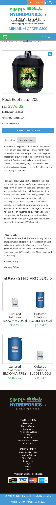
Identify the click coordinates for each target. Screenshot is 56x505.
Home (4, 41)
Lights (28, 435)
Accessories (28, 423)
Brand (10, 41)
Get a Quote (35, 2)
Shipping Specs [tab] (26, 140)
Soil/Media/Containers (28, 441)
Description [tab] (9, 140)
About (28, 470)
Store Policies (28, 458)
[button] (43, 37)
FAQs (28, 464)
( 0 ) (9, 37)
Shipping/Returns (28, 455)
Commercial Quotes (28, 453)
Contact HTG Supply (28, 130)
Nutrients (28, 438)
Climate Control (28, 426)
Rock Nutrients (21, 41)
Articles (28, 467)
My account (28, 444)
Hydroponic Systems (28, 432)
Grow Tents (28, 429)
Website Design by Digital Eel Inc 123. (28, 502)
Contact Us (28, 461)
